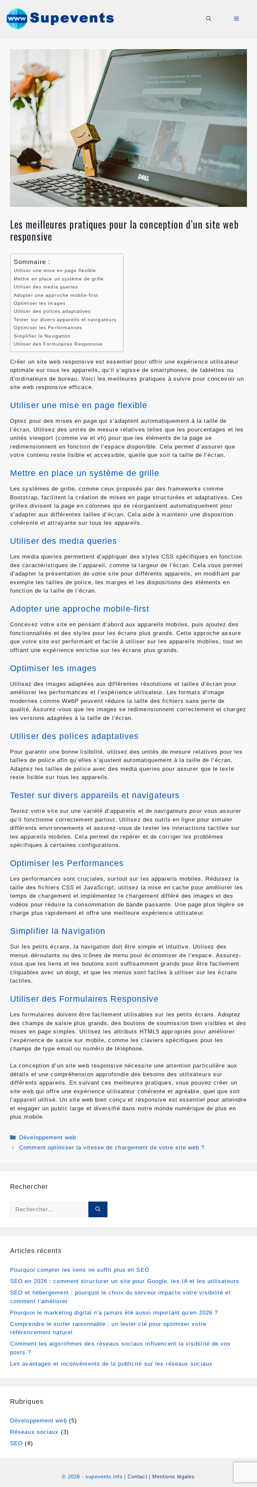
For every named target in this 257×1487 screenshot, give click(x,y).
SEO (16, 1443)
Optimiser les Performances (48, 327)
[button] (209, 19)
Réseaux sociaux (34, 1432)
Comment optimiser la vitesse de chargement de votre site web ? (111, 1147)
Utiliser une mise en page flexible (55, 270)
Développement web (47, 1137)
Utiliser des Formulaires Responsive (58, 344)
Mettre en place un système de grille (59, 278)
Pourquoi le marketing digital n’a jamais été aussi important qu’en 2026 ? (114, 1313)
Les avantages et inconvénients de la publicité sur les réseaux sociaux (111, 1364)
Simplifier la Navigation (42, 336)
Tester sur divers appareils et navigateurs (65, 319)
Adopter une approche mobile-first (56, 295)
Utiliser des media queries (46, 286)
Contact (137, 1476)
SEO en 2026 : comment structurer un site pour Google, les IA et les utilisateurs (124, 1281)
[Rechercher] (97, 1210)
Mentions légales (173, 1476)
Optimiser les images (40, 303)
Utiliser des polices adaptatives (52, 311)
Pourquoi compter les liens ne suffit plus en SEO (79, 1270)
